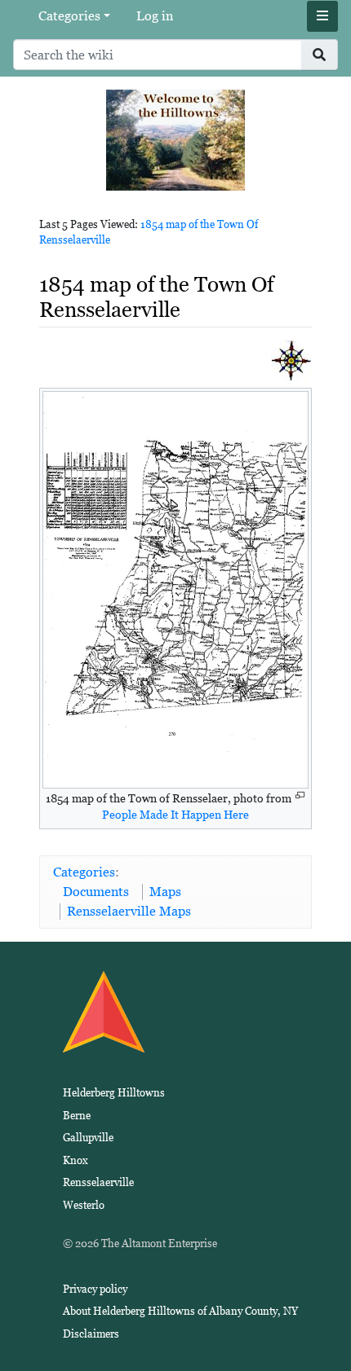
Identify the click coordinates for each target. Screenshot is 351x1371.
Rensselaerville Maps (129, 911)
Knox (75, 1160)
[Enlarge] (300, 795)
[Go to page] (319, 54)
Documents (96, 891)
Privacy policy (95, 1289)
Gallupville (88, 1138)
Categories (69, 16)
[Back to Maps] (291, 359)
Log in (154, 16)
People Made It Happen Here (175, 814)
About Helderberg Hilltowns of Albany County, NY (180, 1311)
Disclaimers (91, 1334)
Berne (77, 1116)
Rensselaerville (98, 1182)
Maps (165, 891)
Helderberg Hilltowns (114, 1093)
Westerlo (83, 1205)
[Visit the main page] (175, 139)
